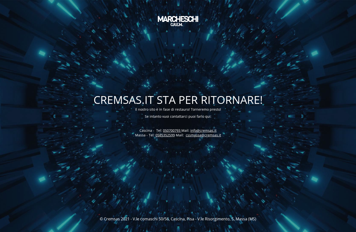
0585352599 (165, 135)
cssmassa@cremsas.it (203, 135)
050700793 (172, 130)
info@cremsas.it (203, 130)
